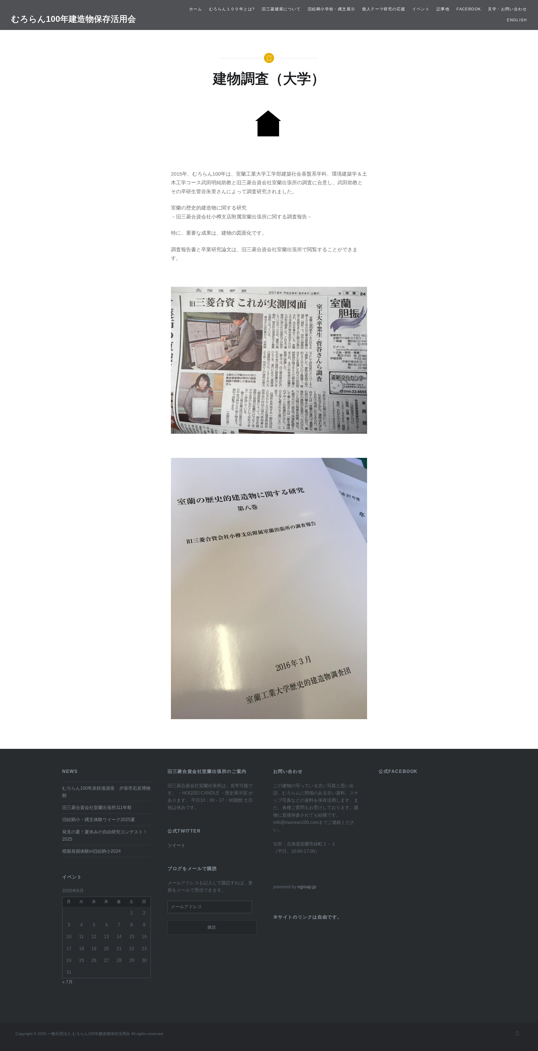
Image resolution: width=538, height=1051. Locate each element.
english (517, 20)
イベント (421, 9)
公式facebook (398, 771)
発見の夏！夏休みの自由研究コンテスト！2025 (104, 835)
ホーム (195, 9)
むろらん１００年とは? (232, 9)
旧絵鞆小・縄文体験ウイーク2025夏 (98, 819)
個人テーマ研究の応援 (383, 9)
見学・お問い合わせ (507, 9)
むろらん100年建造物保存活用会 (73, 19)
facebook (468, 9)
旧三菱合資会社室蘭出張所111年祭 (97, 807)
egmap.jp (307, 886)
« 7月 (67, 981)
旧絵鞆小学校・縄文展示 (331, 9)
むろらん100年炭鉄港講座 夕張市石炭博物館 (106, 792)
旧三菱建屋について (281, 9)
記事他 (443, 9)
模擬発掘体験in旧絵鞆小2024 (91, 851)
